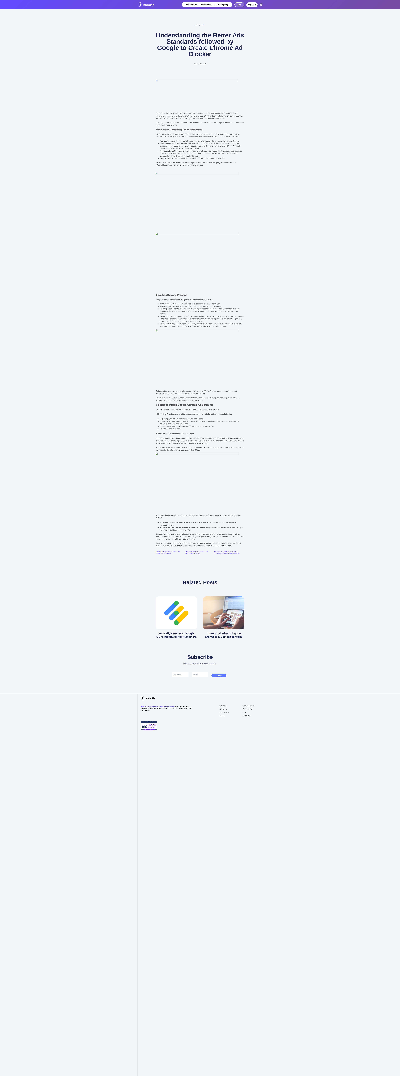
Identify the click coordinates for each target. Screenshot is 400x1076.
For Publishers (191, 5)
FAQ (244, 712)
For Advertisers (206, 5)
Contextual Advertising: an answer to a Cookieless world (223, 635)
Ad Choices (247, 715)
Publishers (222, 706)
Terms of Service (249, 706)
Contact (221, 715)
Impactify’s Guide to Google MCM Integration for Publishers (176, 635)
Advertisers (223, 709)
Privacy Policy (248, 709)
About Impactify (222, 5)
